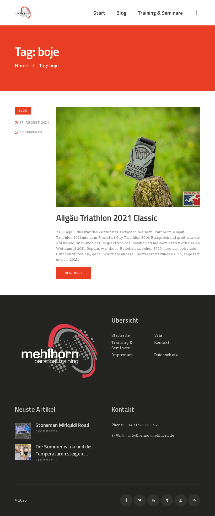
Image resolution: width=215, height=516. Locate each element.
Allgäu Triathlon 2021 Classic (106, 218)
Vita (158, 335)
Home (21, 65)
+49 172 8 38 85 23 (144, 424)
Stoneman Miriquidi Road (62, 425)
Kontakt (161, 342)
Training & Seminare (121, 345)
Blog (22, 110)
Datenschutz (166, 354)
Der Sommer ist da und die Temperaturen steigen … (63, 450)
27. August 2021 (34, 122)
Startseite (120, 335)
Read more (73, 272)
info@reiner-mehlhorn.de (151, 435)
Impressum (122, 354)
